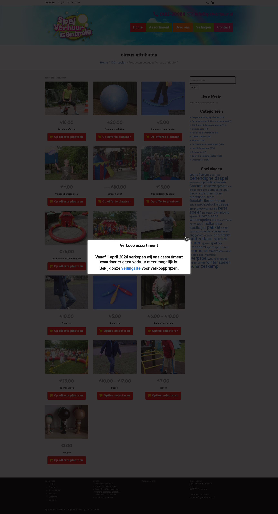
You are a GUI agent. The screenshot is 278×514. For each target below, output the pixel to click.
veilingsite (131, 268)
